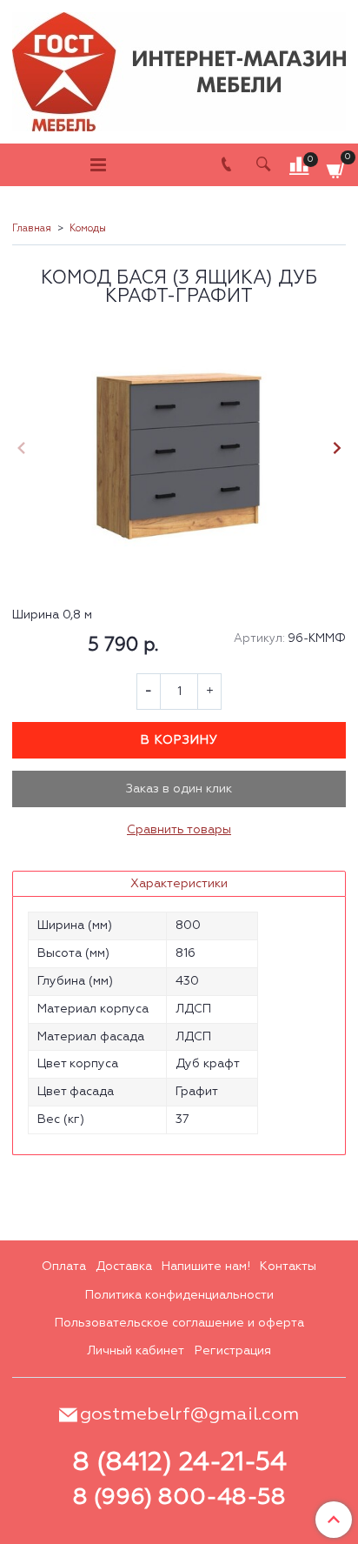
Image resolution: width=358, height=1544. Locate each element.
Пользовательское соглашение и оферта (179, 1323)
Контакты (288, 1266)
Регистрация (233, 1351)
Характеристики (179, 884)
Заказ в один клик (179, 789)
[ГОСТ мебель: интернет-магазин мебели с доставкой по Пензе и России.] (179, 67)
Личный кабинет (135, 1351)
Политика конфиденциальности (179, 1295)
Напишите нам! (206, 1266)
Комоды (88, 229)
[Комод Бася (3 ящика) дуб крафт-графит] (179, 450)
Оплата (64, 1266)
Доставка (124, 1266)
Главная (31, 229)
